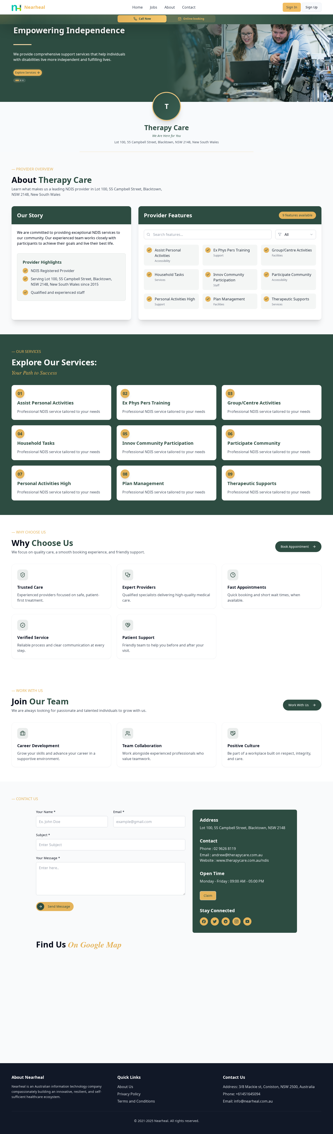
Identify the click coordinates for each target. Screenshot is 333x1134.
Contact (188, 7)
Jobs (153, 7)
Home (137, 7)
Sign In (291, 7)
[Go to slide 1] (16, 80)
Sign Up (312, 7)
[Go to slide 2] (19, 80)
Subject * (43, 835)
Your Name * (46, 812)
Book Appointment (295, 546)
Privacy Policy (128, 1093)
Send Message (59, 906)
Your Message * (48, 858)
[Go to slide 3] (23, 80)
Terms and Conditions (136, 1101)
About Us (125, 1086)
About (169, 7)
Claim (208, 895)
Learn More (22, 72)
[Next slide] (322, 80)
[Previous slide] (315, 80)
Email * (118, 812)
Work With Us (298, 705)
